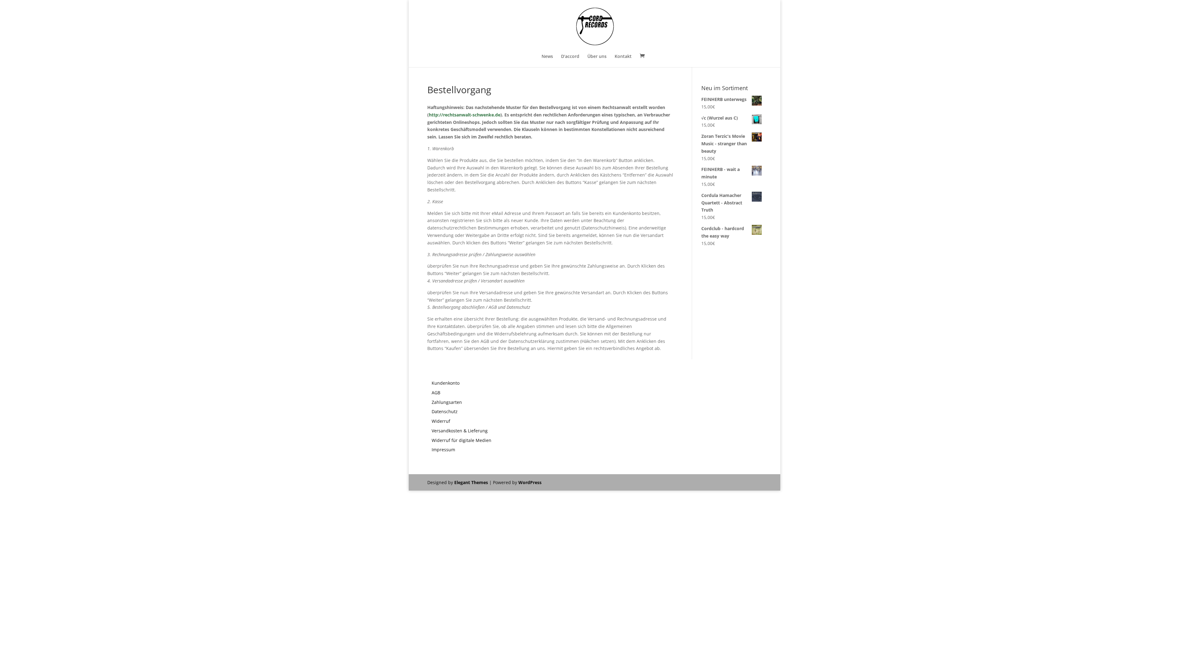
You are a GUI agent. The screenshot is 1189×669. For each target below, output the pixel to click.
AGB (436, 393)
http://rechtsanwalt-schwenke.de (464, 115)
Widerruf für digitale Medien (461, 440)
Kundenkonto (445, 383)
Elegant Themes (471, 482)
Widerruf (441, 421)
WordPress (530, 482)
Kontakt (623, 56)
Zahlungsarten (447, 402)
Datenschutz (445, 411)
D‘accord (570, 56)
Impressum (443, 450)
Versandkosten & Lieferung (460, 431)
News (547, 56)
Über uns (597, 56)
